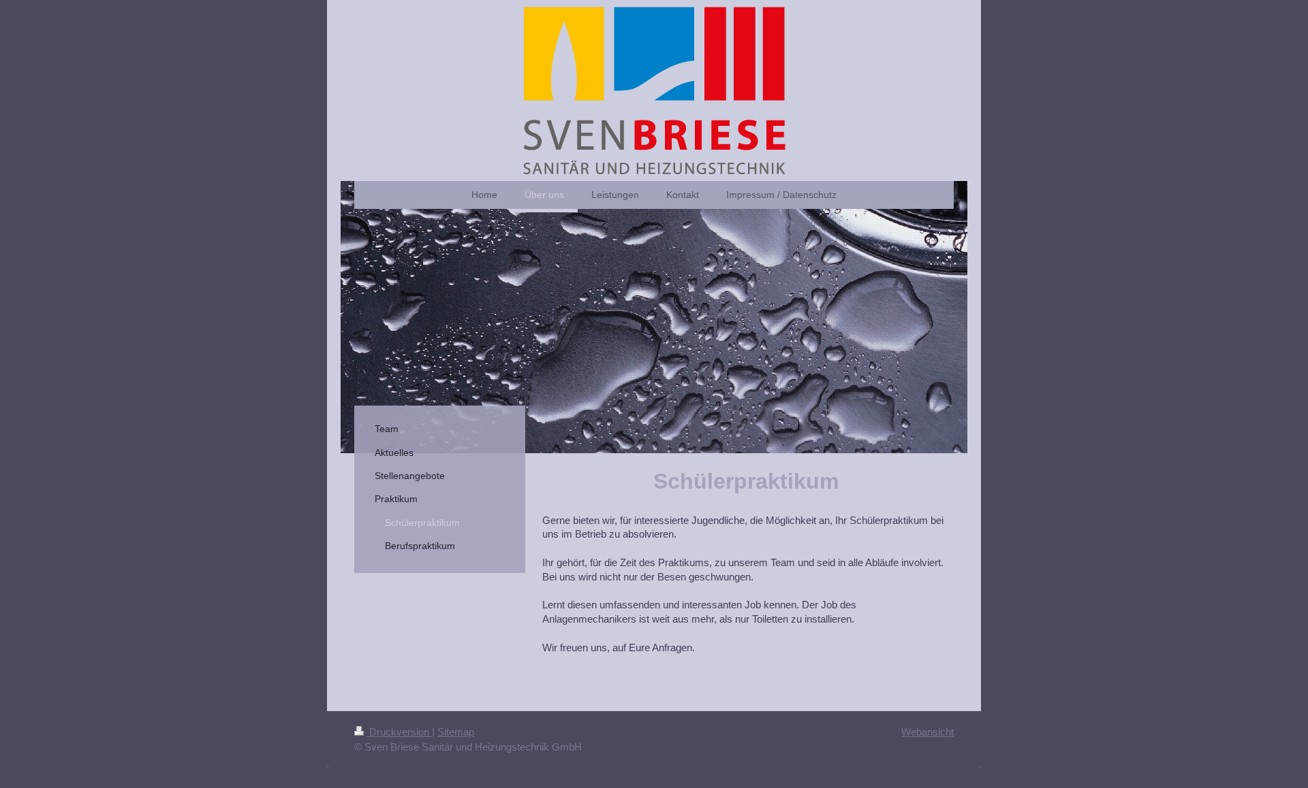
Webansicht (927, 732)
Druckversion (399, 732)
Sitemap (455, 732)
